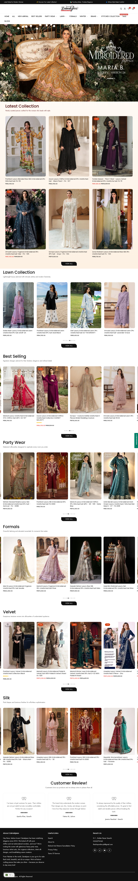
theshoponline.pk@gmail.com (103, 844)
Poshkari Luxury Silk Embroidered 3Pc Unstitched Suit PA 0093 (17, 758)
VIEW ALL (69, 264)
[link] (83, 16)
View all (69, 603)
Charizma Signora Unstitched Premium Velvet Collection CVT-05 (85, 672)
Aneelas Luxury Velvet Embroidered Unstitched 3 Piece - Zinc (51, 672)
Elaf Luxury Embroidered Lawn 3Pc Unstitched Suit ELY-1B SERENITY (16, 332)
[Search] (121, 8)
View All (69, 346)
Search (50, 838)
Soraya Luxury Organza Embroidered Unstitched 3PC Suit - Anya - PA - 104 (68, 253)
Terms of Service (54, 853)
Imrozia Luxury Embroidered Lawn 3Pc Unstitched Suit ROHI (51, 417)
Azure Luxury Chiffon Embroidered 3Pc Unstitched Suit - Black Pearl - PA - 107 (68, 180)
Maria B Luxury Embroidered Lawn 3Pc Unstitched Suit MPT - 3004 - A (85, 332)
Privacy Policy (52, 849)
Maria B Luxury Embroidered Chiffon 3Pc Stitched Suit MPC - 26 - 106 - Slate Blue (18, 504)
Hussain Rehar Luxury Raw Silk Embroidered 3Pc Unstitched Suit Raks (18, 587)
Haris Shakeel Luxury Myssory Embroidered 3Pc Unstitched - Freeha (119, 587)
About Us (51, 842)
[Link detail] (95, 850)
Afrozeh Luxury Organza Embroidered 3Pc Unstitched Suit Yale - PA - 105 (21, 253)
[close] (135, 2)
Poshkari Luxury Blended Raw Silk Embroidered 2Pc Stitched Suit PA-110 (25, 180)
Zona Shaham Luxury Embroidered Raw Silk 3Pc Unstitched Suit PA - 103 (110, 253)
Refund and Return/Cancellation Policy (61, 846)
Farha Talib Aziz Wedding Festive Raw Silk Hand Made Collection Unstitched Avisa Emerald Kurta (118, 418)
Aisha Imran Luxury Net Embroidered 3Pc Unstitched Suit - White (84, 587)
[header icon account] (125, 8)
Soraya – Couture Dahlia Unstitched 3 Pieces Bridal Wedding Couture (18, 417)
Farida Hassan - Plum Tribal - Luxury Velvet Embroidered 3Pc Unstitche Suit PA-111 (109, 180)
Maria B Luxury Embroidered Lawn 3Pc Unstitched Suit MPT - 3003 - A (119, 332)
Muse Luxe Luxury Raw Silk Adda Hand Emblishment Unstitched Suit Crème (84, 417)
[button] (68, 98)
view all (69, 774)
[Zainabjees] (69, 9)
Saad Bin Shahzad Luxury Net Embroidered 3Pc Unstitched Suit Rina (51, 587)
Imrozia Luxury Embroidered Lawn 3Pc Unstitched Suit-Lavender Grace (52, 332)
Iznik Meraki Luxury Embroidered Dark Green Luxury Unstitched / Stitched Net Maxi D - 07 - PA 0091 (52, 504)
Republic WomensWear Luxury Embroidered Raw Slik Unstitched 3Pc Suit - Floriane (85, 504)
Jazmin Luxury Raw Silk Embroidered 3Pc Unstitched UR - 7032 (84, 758)
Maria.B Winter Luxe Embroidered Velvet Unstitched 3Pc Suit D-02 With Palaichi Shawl (17, 673)
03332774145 (98, 841)
